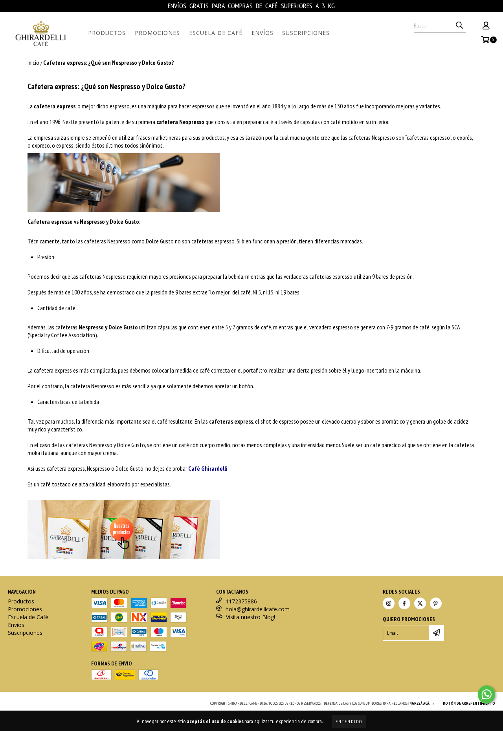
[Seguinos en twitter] (420, 603)
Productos (107, 33)
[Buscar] (459, 25)
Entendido (349, 721)
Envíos (263, 33)
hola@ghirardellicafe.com (258, 609)
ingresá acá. (419, 703)
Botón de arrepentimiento (469, 703)
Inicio (33, 62)
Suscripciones (306, 33)
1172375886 (241, 601)
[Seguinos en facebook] (404, 603)
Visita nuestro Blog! (250, 617)
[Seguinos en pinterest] (436, 603)
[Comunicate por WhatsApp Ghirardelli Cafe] (486, 694)
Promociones (157, 33)
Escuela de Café (215, 33)
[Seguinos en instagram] (389, 603)
